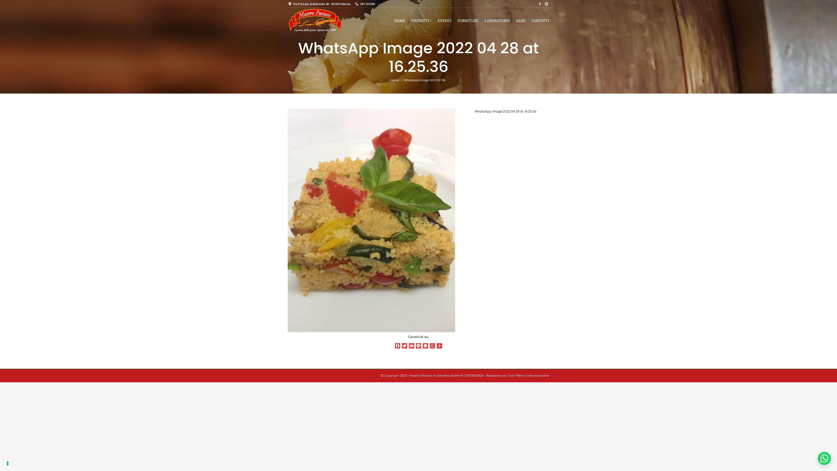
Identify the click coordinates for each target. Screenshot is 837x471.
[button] (824, 458)
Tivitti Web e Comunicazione (528, 375)
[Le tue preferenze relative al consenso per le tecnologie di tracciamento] (7, 463)
